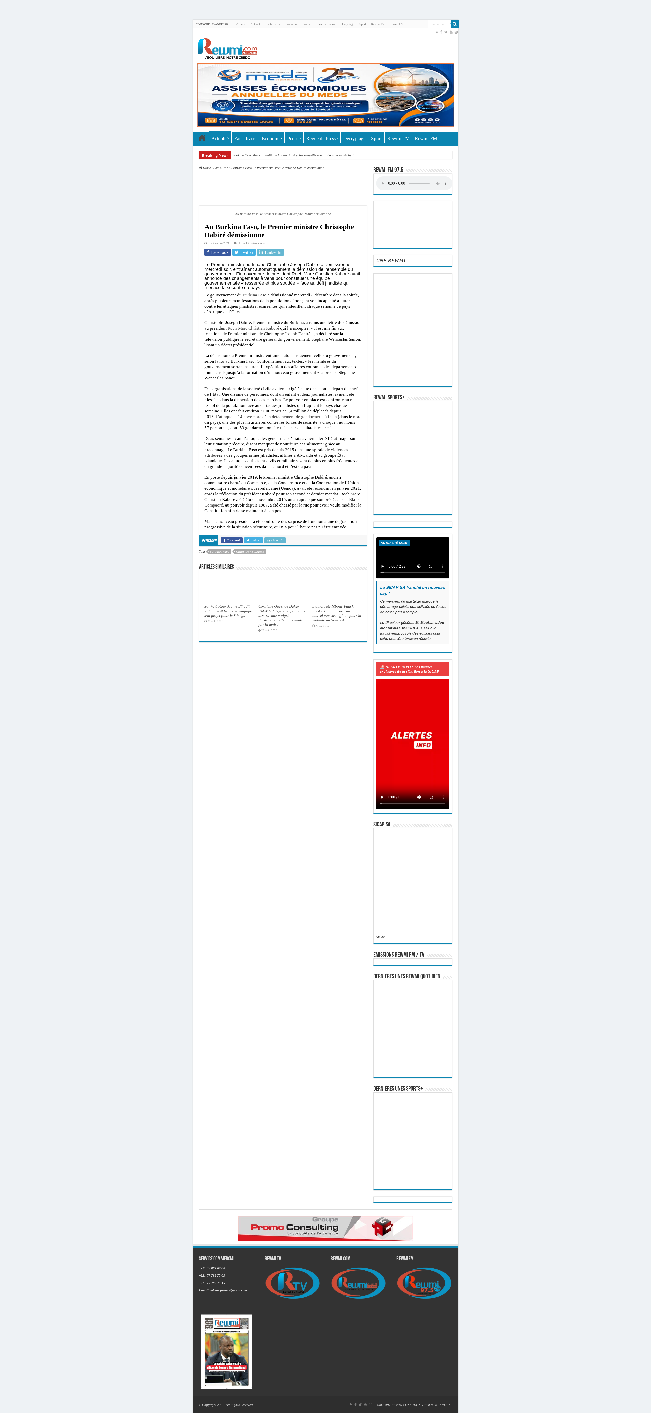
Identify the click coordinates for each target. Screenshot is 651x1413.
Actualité (255, 24)
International (257, 243)
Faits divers (273, 24)
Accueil (240, 24)
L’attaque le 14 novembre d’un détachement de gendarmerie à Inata (276, 416)
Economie (291, 24)
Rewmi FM (397, 24)
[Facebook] (441, 32)
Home (206, 168)
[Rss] (437, 32)
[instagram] (456, 32)
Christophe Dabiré (250, 551)
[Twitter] (446, 32)
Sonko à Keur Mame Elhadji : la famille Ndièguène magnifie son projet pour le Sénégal (293, 155)
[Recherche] (455, 24)
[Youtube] (451, 32)
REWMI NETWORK (437, 1405)
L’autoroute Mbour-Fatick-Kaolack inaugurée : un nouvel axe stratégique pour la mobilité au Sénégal (336, 613)
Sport (362, 24)
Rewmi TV (377, 24)
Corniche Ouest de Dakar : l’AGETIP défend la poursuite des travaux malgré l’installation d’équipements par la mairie (281, 615)
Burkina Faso (255, 295)
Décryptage (347, 24)
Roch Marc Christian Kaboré (253, 328)
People (306, 24)
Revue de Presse (325, 24)
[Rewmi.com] (228, 47)
